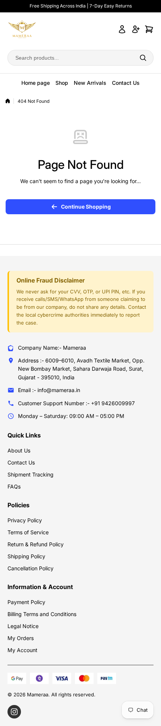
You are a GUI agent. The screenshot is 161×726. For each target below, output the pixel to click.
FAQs (14, 486)
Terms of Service (28, 532)
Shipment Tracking (30, 474)
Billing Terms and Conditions (41, 614)
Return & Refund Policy (35, 544)
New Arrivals (90, 83)
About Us (18, 450)
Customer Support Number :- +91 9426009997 (76, 403)
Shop (61, 83)
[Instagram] (14, 711)
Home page (35, 83)
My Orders (20, 638)
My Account (22, 650)
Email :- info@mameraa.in (49, 390)
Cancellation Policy (30, 568)
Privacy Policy (24, 520)
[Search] (143, 58)
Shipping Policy (26, 556)
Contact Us (126, 83)
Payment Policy (26, 602)
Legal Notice (23, 626)
